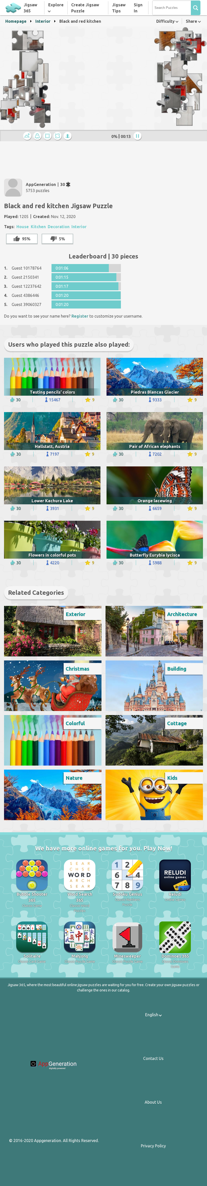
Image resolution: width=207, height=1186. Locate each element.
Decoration (58, 226)
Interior (42, 21)
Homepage (16, 21)
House (22, 226)
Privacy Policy (153, 1146)
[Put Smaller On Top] (68, 136)
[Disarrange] (58, 136)
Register (79, 316)
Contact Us (153, 1058)
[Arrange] (48, 136)
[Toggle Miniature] (28, 136)
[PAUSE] (138, 136)
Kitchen (38, 226)
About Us (153, 1102)
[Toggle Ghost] (38, 136)
